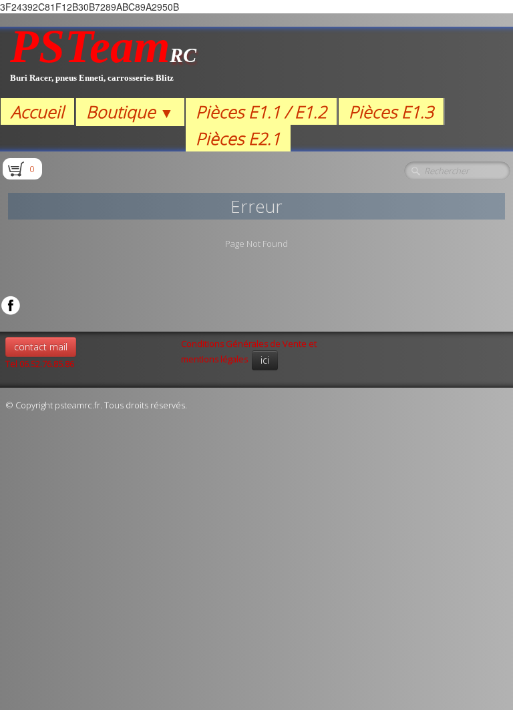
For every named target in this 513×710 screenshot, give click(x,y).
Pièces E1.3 (391, 111)
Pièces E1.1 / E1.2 (261, 111)
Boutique (130, 111)
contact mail (40, 346)
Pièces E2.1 (238, 138)
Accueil (37, 111)
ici (265, 360)
